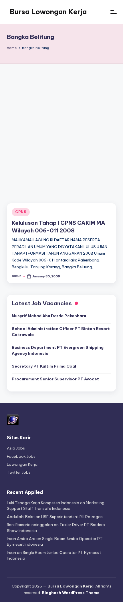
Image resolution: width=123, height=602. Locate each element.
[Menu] (113, 11)
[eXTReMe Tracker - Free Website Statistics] (13, 419)
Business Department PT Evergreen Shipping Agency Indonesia (58, 350)
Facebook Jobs (21, 456)
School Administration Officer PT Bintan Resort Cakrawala (61, 331)
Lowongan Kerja (22, 464)
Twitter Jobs (19, 472)
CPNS (20, 212)
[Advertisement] (61, 128)
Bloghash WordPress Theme (71, 592)
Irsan (11, 552)
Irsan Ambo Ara (21, 538)
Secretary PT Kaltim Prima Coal (44, 366)
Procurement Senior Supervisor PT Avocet (55, 379)
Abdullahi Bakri (21, 516)
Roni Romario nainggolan (30, 524)
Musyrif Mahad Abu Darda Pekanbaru (49, 315)
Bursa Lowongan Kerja (48, 11)
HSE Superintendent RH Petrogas (72, 516)
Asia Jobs (16, 448)
